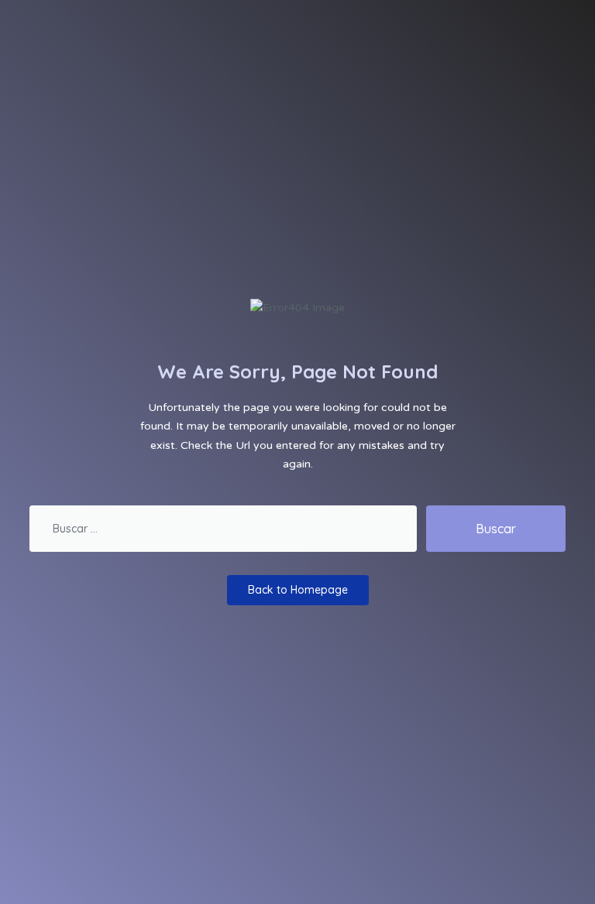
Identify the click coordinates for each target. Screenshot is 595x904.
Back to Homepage (298, 590)
